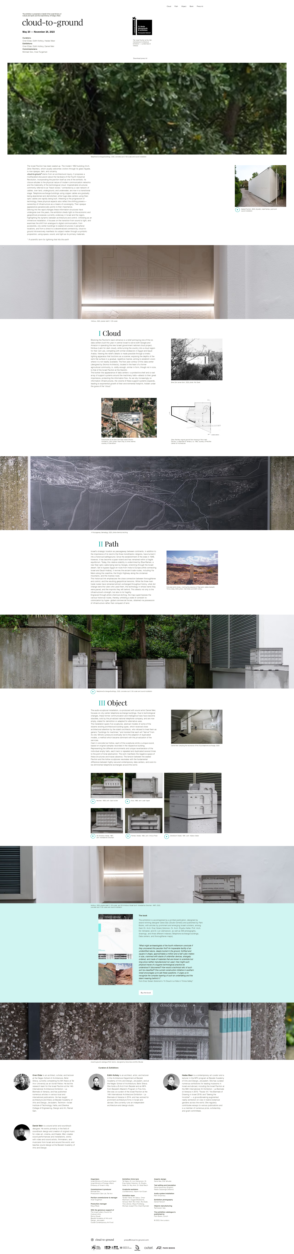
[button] (107, 785)
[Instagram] (92, 1239)
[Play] (237, 209)
